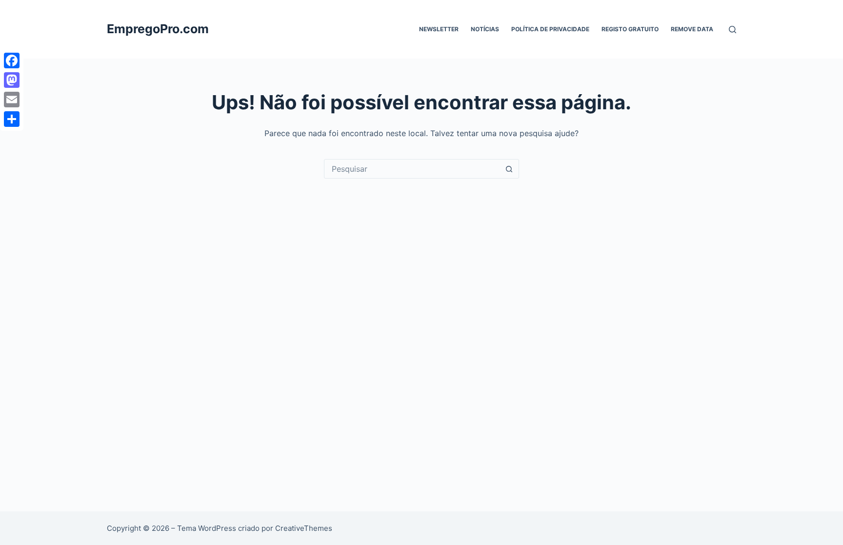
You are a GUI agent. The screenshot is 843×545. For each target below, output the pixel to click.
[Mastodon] (11, 80)
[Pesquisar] (732, 29)
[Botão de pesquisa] (509, 169)
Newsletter (439, 29)
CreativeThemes (303, 528)
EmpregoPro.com (158, 28)
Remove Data (692, 29)
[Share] (11, 119)
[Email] (11, 99)
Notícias (485, 29)
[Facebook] (11, 60)
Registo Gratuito (630, 29)
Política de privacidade (550, 29)
